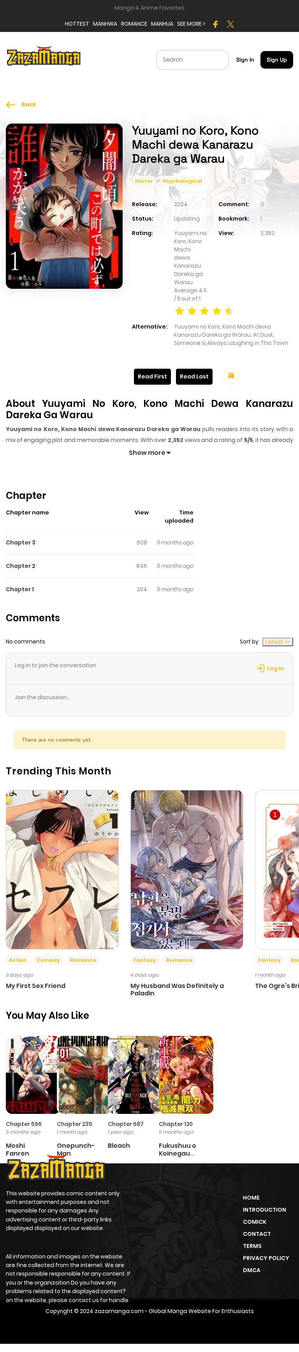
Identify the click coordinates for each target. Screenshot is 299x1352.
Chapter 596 (24, 1124)
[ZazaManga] (44, 59)
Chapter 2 (20, 566)
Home (251, 1198)
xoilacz (126, 1327)
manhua (162, 24)
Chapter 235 (74, 1124)
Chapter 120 (176, 1124)
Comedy (48, 960)
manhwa (105, 24)
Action (17, 960)
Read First (152, 376)
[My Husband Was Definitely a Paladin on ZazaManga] (187, 869)
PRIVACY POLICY (266, 1258)
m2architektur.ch (194, 1327)
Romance (83, 960)
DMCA (251, 1270)
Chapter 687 (126, 1124)
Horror (144, 181)
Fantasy (145, 960)
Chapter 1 (20, 589)
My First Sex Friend (35, 985)
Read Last (194, 376)
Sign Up (277, 59)
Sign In (245, 59)
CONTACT (257, 1234)
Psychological (182, 181)
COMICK (254, 1222)
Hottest (77, 24)
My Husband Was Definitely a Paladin (177, 989)
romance (134, 24)
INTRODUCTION (264, 1210)
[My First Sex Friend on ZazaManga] (62, 869)
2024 (181, 204)
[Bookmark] (231, 376)
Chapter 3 (20, 542)
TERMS (252, 1246)
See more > (191, 24)
